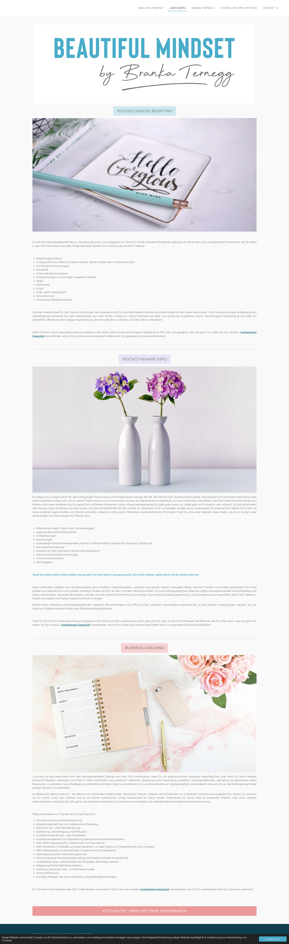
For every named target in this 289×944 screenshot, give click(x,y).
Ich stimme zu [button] (273, 939)
